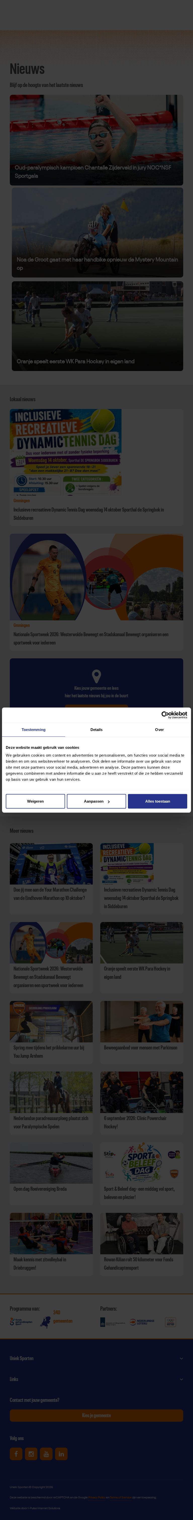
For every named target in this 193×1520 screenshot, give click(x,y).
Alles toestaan (157, 801)
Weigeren (35, 801)
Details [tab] (96, 729)
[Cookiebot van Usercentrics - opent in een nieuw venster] (165, 715)
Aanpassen (94, 801)
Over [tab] (159, 729)
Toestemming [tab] (33, 729)
